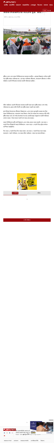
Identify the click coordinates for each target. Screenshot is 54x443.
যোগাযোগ (16, 441)
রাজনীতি (11, 5)
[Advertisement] (27, 65)
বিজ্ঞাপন (42, 441)
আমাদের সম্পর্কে (7, 441)
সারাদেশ (18, 5)
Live (45, 11)
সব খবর (27, 220)
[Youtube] (4, 436)
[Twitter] (7, 433)
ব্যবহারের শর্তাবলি (24, 441)
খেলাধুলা (33, 5)
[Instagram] (12, 433)
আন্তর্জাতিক (25, 5)
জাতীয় (6, 5)
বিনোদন (39, 5)
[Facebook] (4, 433)
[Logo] (9, 2)
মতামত (46, 5)
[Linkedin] (10, 433)
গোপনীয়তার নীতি (34, 441)
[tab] (15, 193)
